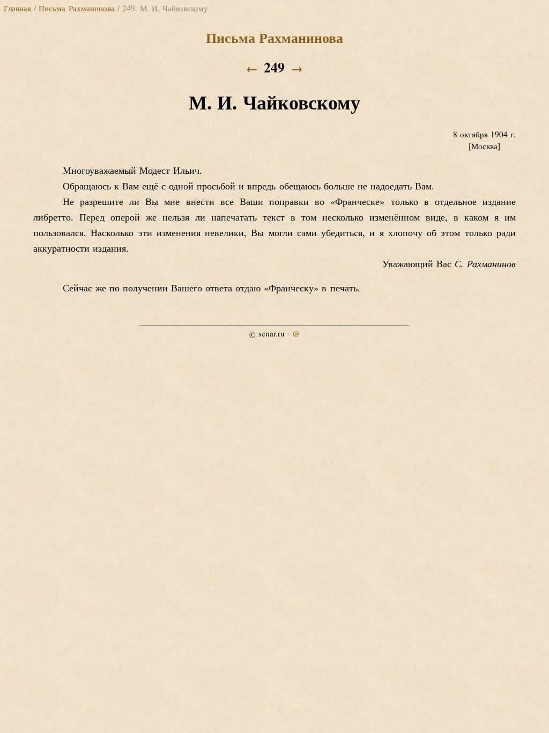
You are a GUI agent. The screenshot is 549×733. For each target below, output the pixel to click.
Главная (17, 8)
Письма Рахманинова (76, 8)
